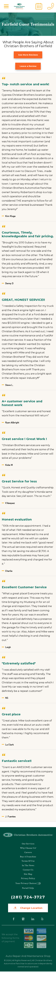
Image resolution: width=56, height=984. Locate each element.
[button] (6, 6)
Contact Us (28, 869)
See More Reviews (28, 55)
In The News (28, 865)
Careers (28, 852)
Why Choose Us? (28, 848)
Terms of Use (28, 861)
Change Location (30, 907)
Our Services (28, 843)
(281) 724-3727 (28, 897)
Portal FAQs (28, 888)
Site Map (28, 874)
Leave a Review (28, 66)
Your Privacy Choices (25, 883)
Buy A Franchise (28, 856)
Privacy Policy (28, 878)
